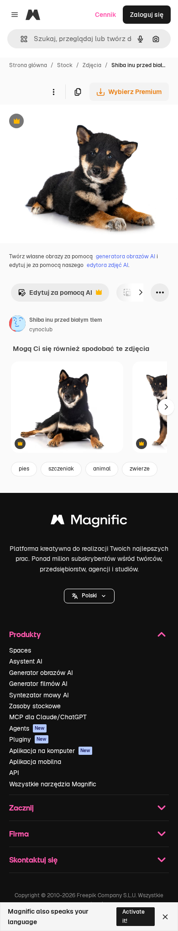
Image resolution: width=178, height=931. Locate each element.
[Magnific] (89, 522)
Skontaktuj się (33, 859)
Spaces (20, 650)
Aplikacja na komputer (49, 751)
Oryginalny (63, 122)
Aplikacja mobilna (35, 762)
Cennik (105, 14)
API (14, 773)
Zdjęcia (92, 65)
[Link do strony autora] (17, 325)
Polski (89, 595)
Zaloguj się (146, 14)
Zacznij (21, 807)
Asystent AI (25, 661)
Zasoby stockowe (35, 706)
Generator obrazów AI (41, 673)
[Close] (165, 916)
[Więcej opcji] (53, 92)
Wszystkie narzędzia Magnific (52, 784)
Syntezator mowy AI (39, 695)
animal (101, 468)
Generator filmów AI (38, 684)
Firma (19, 833)
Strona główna (28, 65)
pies (24, 468)
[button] (89, 596)
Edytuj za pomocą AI (55, 295)
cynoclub (40, 329)
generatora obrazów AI (125, 256)
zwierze (140, 468)
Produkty (25, 634)
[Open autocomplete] (20, 39)
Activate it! (133, 916)
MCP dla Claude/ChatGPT (48, 717)
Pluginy (28, 739)
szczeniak (61, 468)
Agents (27, 728)
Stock (65, 65)
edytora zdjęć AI (107, 265)
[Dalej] (140, 292)
